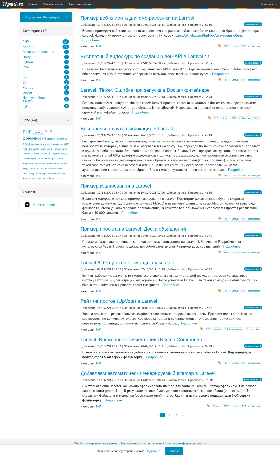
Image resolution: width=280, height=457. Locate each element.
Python (28, 62)
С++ (52, 149)
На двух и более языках (35, 99)
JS (24, 72)
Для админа (267, 4)
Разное (28, 87)
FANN (61, 158)
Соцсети (29, 191)
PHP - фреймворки (251, 46)
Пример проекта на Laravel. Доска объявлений (133, 228)
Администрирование (38, 52)
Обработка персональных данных (96, 443)
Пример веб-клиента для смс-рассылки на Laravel (137, 17)
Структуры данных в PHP (58, 144)
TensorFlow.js (29, 173)
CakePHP (51, 138)
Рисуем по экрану (59, 153)
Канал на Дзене (44, 204)
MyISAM (26, 158)
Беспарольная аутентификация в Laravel (127, 128)
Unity (26, 57)
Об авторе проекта (53, 4)
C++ (25, 77)
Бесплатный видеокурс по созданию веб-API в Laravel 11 (145, 55)
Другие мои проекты (80, 4)
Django (64, 163)
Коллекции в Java (38, 144)
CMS (65, 138)
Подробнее (90, 40)
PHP (26, 41)
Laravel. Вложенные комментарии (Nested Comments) (141, 339)
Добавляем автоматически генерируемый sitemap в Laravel (148, 372)
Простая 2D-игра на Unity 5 (35, 153)
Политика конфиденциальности (185, 443)
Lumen (36, 149)
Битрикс (59, 138)
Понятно (174, 451)
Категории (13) (35, 30)
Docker (28, 92)
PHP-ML (57, 163)
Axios (30, 168)
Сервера (52, 173)
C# (24, 82)
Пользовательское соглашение (141, 443)
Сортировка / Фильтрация (42, 17)
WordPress (52, 168)
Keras (60, 168)
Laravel (38, 132)
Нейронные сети (30, 163)
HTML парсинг (40, 168)
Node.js (45, 178)
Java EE (44, 158)
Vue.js (25, 168)
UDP (48, 149)
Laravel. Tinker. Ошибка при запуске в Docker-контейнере (145, 89)
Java (26, 67)
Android (28, 47)
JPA (39, 158)
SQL (26, 106)
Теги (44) (30, 119)
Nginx (45, 173)
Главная (32, 4)
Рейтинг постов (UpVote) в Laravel (119, 300)
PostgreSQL (53, 158)
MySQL (33, 158)
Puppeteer (54, 178)
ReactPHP (60, 173)
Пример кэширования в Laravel (116, 185)
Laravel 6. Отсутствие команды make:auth (127, 262)
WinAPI (58, 149)
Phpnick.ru (13, 4)
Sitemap (49, 163)
